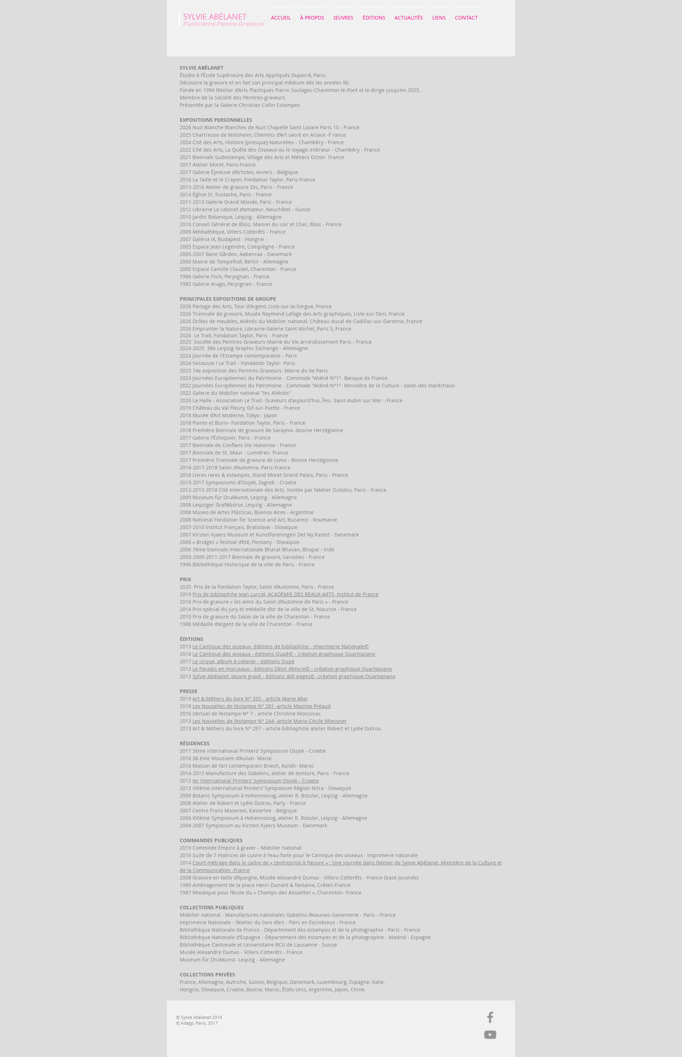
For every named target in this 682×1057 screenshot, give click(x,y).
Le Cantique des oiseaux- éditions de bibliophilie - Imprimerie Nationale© (281, 646)
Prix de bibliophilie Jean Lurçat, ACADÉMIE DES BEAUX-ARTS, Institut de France (286, 594)
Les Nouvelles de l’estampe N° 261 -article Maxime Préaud (262, 706)
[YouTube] (490, 1034)
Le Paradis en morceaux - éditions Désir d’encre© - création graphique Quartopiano (292, 668)
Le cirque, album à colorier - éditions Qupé (243, 661)
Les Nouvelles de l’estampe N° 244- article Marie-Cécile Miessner (270, 721)
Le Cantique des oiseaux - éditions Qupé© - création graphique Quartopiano (284, 653)
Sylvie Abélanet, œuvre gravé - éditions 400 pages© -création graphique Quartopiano (294, 676)
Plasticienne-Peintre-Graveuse (223, 24)
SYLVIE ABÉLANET (215, 16)
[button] (312, 14)
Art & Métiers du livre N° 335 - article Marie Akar (250, 698)
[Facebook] (490, 1017)
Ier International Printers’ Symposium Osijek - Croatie (256, 780)
